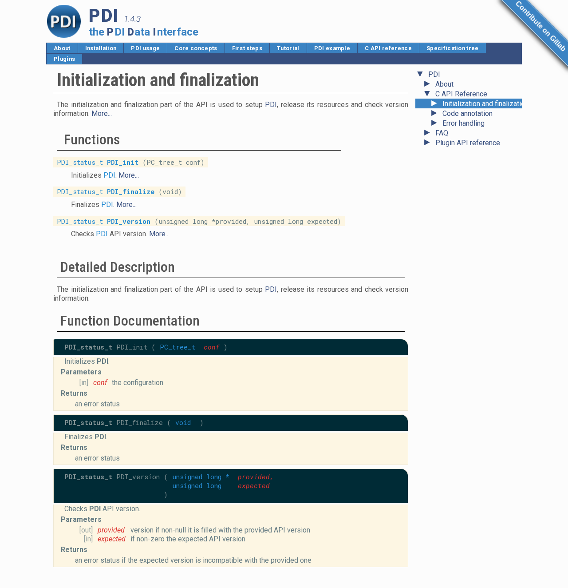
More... (101, 113)
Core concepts (195, 48)
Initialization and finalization (485, 103)
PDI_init (122, 162)
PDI (434, 74)
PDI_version (128, 221)
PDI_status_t (80, 162)
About (62, 48)
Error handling (463, 123)
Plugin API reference (467, 143)
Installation (101, 48)
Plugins (64, 59)
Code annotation (467, 113)
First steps (247, 48)
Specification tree (452, 48)
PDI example (332, 48)
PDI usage (145, 48)
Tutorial (288, 48)
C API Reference (461, 94)
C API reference (388, 48)
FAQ (441, 133)
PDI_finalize (130, 191)
